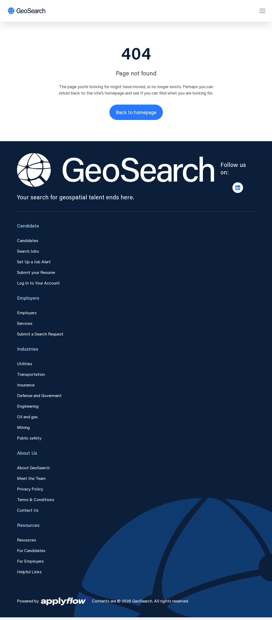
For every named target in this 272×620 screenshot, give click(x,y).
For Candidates (31, 550)
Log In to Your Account (38, 283)
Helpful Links (29, 571)
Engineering (28, 406)
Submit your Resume (36, 272)
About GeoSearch (33, 467)
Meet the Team (31, 478)
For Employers (30, 561)
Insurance (26, 385)
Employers (27, 312)
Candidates (27, 240)
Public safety (29, 438)
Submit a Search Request (40, 334)
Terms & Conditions (35, 499)
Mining (23, 427)
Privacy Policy (30, 489)
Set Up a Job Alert (34, 261)
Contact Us (28, 510)
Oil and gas (27, 416)
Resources (26, 539)
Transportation (31, 374)
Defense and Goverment (39, 395)
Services (24, 323)
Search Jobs (28, 251)
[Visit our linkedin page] (237, 187)
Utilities (24, 363)
